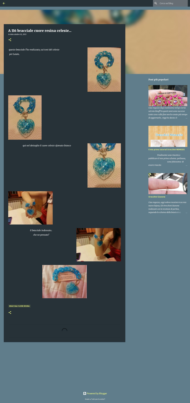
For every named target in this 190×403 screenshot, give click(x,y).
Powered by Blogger (96, 393)
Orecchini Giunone (156, 197)
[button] (10, 40)
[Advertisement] (64, 365)
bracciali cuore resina (19, 306)
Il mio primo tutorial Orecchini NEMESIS (166, 149)
